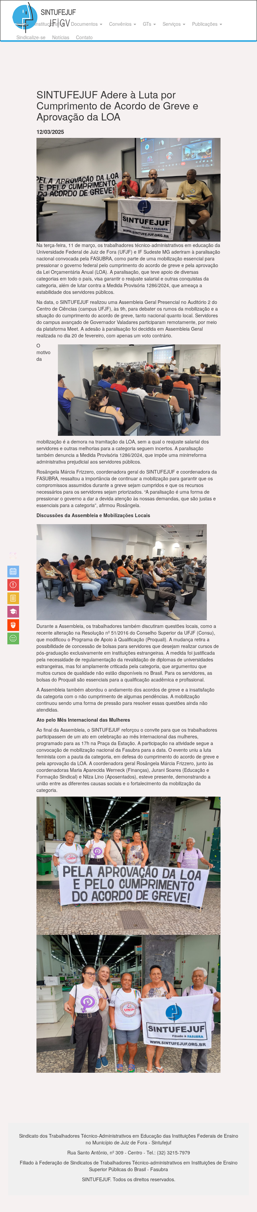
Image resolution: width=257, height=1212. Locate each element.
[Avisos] (13, 585)
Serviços (172, 23)
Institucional (47, 23)
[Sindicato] (13, 625)
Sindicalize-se (31, 37)
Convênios (121, 23)
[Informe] (13, 598)
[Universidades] (13, 612)
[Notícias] (13, 571)
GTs (148, 23)
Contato (84, 37)
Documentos (85, 23)
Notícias (60, 37)
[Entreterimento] (13, 558)
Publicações (205, 23)
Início (22, 23)
